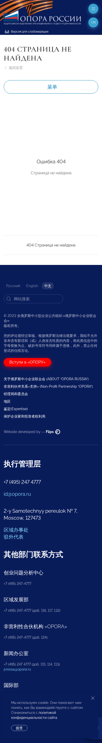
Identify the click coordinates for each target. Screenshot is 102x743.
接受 (19, 728)
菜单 (52, 87)
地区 (7, 401)
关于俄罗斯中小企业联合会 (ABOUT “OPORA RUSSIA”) (46, 379)
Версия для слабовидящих (29, 31)
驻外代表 (14, 537)
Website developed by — (29, 432)
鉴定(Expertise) (16, 409)
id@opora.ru (17, 494)
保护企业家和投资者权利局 (24, 416)
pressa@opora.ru (17, 669)
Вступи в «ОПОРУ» (27, 362)
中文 (47, 286)
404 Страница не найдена (51, 245)
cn (93, 22)
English (32, 286)
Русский (13, 286)
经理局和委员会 (16, 394)
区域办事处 (16, 530)
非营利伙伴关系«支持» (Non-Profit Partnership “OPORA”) (48, 386)
